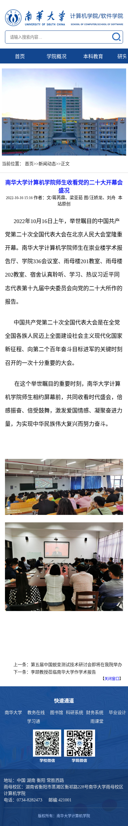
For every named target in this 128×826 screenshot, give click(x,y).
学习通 (33, 721)
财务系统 (94, 712)
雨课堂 (96, 721)
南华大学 (13, 712)
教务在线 (36, 712)
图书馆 (56, 712)
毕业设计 (117, 712)
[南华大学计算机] (64, 17)
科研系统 (74, 712)
